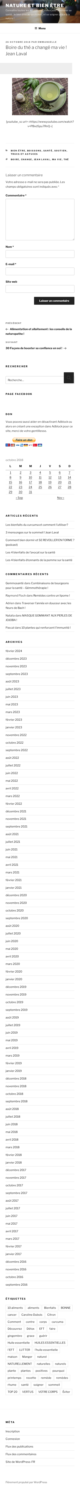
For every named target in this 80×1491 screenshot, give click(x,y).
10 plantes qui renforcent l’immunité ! (46, 627)
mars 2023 (13, 712)
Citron (51, 1314)
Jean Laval (42, 159)
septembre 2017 (16, 1193)
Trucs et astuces (24, 154)
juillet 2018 (13, 1116)
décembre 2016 (16, 1261)
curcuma (57, 1322)
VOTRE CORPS (48, 1392)
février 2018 (14, 1155)
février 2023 (14, 719)
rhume (12, 1384)
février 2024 (14, 651)
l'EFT (11, 1350)
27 (59, 487)
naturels (60, 1364)
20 (60, 482)
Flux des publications (19, 1446)
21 (69, 482)
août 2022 (12, 758)
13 (59, 477)
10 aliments (15, 1308)
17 (30, 482)
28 (69, 487)
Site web (11, 281)
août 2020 (12, 926)
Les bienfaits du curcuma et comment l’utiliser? (37, 524)
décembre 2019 (16, 987)
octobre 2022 (14, 742)
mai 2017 (11, 1223)
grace (30, 1336)
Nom (10, 247)
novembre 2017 (16, 1177)
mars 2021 (12, 872)
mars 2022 (13, 796)
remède (46, 1378)
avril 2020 (12, 956)
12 (50, 477)
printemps (14, 1378)
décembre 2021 (16, 811)
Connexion (13, 1439)
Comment (14, 1322)
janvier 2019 (14, 1071)
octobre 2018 (14, 1094)
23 (20, 487)
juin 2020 (12, 941)
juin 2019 (12, 1032)
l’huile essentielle (46, 1350)
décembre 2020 (16, 895)
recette (31, 1378)
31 (30, 492)
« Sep (19, 497)
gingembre (15, 1336)
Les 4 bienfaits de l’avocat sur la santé (30, 552)
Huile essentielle (19, 1342)
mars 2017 (12, 1238)
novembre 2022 (16, 735)
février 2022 (14, 803)
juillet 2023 (13, 689)
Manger (27, 1356)
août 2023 (12, 681)
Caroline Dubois (31, 1314)
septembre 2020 (17, 918)
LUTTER (24, 1350)
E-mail (11, 264)
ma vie (57, 159)
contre (30, 1322)
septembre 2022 (17, 750)
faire (52, 1328)
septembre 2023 (17, 674)
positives (42, 1370)
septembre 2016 (17, 1284)
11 (40, 477)
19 (50, 482)
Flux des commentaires (21, 1454)
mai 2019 (12, 1040)
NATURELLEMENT (20, 1364)
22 (10, 487)
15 (10, 482)
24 (30, 487)
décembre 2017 (16, 1170)
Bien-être (18, 150)
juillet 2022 (13, 765)
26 (50, 487)
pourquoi (58, 1370)
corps (43, 1322)
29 (10, 492)
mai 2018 (12, 1132)
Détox (30, 1328)
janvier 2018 (14, 1162)
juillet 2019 (13, 1025)
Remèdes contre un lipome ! (51, 595)
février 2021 (14, 880)
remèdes (62, 1378)
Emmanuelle (47, 42)
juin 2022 (12, 773)
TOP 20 (12, 1392)
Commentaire (16, 195)
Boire (15, 159)
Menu (42, 28)
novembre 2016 (16, 1269)
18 (40, 482)
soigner (38, 1384)
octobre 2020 (15, 910)
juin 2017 (11, 1216)
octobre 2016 (14, 1277)
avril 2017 (12, 1231)
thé (66, 159)
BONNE (66, 1308)
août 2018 (12, 1109)
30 (20, 492)
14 (69, 477)
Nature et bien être (35, 5)
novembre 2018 (16, 1086)
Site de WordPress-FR (20, 1462)
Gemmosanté (15, 583)
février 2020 (14, 971)
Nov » (60, 497)
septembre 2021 (16, 826)
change (26, 159)
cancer (12, 1314)
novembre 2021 (16, 819)
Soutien (60, 150)
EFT (41, 1328)
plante (12, 1370)
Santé (48, 150)
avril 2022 (12, 788)
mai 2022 (12, 780)
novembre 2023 (16, 666)
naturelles (43, 1364)
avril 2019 (12, 1048)
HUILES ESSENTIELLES (50, 1342)
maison (12, 1356)
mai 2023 (12, 704)
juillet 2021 (13, 842)
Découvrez (15, 1328)
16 (20, 482)
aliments (33, 1308)
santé (25, 1384)
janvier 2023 (14, 727)
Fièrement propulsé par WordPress (26, 1482)
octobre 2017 (14, 1185)
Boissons (34, 150)
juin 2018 (12, 1124)
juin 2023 (12, 696)
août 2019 (12, 1017)
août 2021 (12, 834)
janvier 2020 (14, 979)
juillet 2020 (13, 933)
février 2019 (14, 1063)
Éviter (66, 1392)
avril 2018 (12, 1139)
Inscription (13, 1431)
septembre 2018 (17, 1101)
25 (40, 487)
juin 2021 (11, 849)
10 (30, 477)
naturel (42, 1356)
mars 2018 (13, 1147)
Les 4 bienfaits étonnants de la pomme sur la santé (39, 560)
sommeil (54, 1384)
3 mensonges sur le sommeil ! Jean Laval (32, 532)
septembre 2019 (17, 1010)
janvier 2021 (14, 887)
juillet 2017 (13, 1208)
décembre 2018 (16, 1078)
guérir (43, 1336)
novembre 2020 (16, 903)
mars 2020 (13, 964)
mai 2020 (12, 948)
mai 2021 (11, 857)
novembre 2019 (16, 994)
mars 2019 (13, 1055)
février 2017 (14, 1246)
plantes (26, 1370)
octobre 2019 (14, 1002)
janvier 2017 (14, 1254)
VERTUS (27, 1392)
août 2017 (12, 1200)
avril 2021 (12, 864)
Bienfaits (50, 1308)
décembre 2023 (16, 658)
